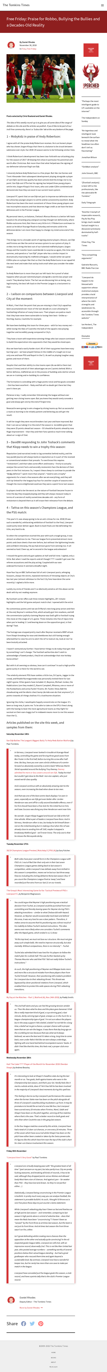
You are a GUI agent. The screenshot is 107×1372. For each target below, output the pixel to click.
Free (24, 48)
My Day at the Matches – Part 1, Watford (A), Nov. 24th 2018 (33, 997)
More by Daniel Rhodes (30, 1307)
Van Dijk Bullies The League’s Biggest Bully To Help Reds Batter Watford (39, 740)
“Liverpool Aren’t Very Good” (19, 1157)
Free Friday (31, 48)
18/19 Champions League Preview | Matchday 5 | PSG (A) (31, 850)
